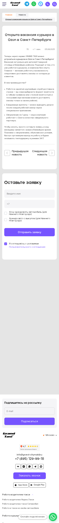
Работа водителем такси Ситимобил (20, 504)
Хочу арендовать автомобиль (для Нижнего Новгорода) (28, 213)
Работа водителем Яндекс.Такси (18, 500)
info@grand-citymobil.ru (29, 455)
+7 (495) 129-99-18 (29, 459)
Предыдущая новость (20, 153)
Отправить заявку (29, 232)
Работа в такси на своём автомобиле (20, 508)
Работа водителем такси (16, 495)
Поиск (54, 4)
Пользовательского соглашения (27, 247)
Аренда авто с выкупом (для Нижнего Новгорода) (29, 219)
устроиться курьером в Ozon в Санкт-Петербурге (29, 59)
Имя (8, 188)
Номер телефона (15, 199)
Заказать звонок (47, 4)
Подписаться (29, 421)
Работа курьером (12, 516)
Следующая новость (39, 153)
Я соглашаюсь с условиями (24, 244)
